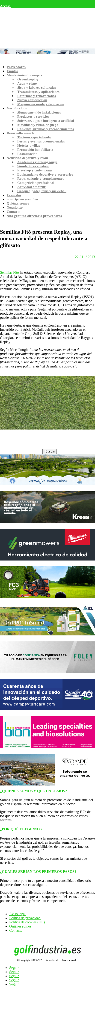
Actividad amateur (31, 187)
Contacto (14, 211)
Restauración (27, 154)
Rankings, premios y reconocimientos (45, 129)
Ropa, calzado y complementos (40, 178)
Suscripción (22, 199)
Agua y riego (27, 83)
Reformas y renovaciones (36, 96)
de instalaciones (39, 112)
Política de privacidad (25, 918)
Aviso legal (17, 914)
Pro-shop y (34, 170)
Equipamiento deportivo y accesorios (45, 174)
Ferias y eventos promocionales (41, 141)
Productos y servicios (33, 116)
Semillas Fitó (9, 272)
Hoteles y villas (28, 145)
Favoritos (14, 195)
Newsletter (15, 207)
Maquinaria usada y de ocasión (40, 104)
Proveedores (16, 67)
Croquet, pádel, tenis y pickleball (41, 191)
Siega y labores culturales (36, 87)
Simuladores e (33, 166)
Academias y (37, 162)
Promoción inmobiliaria (35, 149)
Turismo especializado (34, 137)
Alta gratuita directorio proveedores (34, 216)
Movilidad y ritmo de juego (37, 125)
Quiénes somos (18, 203)
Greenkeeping (27, 79)
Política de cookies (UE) (27, 922)
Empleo (12, 71)
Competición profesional (35, 183)
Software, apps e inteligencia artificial (45, 120)
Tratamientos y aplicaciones (38, 92)
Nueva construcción (32, 100)
